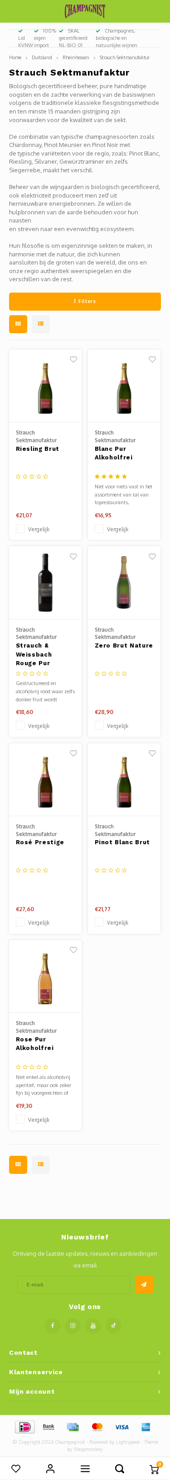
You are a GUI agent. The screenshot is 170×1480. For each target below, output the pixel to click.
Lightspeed (128, 1442)
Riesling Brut (37, 448)
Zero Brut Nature (124, 645)
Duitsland (42, 57)
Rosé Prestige (40, 842)
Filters (87, 301)
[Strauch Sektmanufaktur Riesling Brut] (45, 386)
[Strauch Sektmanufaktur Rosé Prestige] (45, 780)
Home (15, 57)
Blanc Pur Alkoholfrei (114, 453)
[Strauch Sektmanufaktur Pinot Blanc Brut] (124, 780)
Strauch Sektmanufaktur (125, 57)
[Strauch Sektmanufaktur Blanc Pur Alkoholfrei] (124, 386)
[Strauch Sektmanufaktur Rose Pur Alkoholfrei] (45, 976)
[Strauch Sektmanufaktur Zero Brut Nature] (124, 582)
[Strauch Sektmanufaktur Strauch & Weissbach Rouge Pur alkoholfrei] (45, 582)
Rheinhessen (76, 57)
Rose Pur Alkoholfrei (35, 1044)
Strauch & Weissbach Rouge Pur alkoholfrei (34, 655)
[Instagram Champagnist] (73, 1326)
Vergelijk (38, 529)
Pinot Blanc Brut (122, 842)
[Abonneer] (144, 1285)
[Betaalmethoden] (24, 1426)
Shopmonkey (88, 1449)
